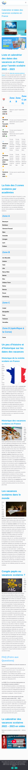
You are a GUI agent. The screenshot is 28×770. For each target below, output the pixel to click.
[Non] (26, 765)
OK (12, 768)
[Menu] (25, 2)
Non (16, 768)
